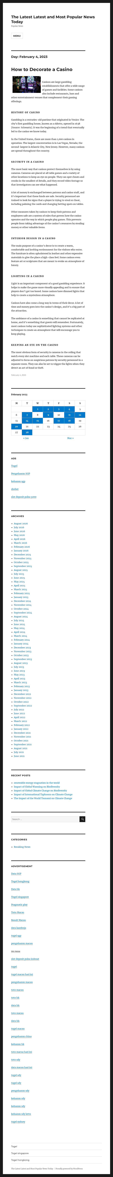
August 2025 (21, 570)
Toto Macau (17, 912)
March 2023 (20, 682)
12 (80, 414)
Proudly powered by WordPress (69, 1169)
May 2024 (19, 628)
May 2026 (19, 535)
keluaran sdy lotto (21, 1113)
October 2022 (21, 701)
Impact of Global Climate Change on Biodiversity (40, 790)
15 (38, 420)
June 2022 (19, 713)
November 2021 (22, 736)
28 (27, 432)
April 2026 (19, 539)
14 (27, 420)
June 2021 (19, 756)
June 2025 (19, 577)
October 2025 (21, 562)
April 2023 (19, 678)
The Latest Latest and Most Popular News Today (32, 1169)
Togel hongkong (20, 881)
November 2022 (22, 698)
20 (16, 426)
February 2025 (22, 593)
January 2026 (21, 550)
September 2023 (23, 659)
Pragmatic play (19, 904)
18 (69, 420)
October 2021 (21, 740)
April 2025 (19, 585)
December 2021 (22, 732)
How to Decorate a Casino (41, 69)
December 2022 (22, 694)
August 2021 (20, 748)
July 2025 (19, 574)
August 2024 (21, 616)
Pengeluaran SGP (20, 473)
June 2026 (19, 531)
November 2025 (22, 558)
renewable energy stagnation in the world (37, 782)
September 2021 (23, 744)
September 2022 (23, 705)
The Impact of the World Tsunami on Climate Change (43, 798)
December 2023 (22, 647)
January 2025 (21, 597)
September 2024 (23, 612)
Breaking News (22, 846)
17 (59, 420)
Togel (14, 465)
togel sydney (18, 1121)
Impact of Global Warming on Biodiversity (37, 786)
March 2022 (20, 721)
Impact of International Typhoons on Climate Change (43, 794)
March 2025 (20, 589)
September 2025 (23, 566)
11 (69, 414)
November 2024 (22, 605)
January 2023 (21, 690)
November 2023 (22, 651)
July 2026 (19, 527)
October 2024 (21, 608)
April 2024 (19, 632)
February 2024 (22, 639)
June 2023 (19, 670)
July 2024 (19, 620)
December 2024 (22, 601)
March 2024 (20, 636)
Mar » (70, 438)
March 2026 (20, 543)
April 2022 (19, 717)
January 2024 (21, 643)
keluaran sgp (18, 481)
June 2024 (19, 624)
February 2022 (22, 725)
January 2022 (21, 729)
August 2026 (21, 523)
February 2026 (22, 546)
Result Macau (18, 920)
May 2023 (19, 674)
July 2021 (19, 752)
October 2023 (21, 655)
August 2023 (21, 663)
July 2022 (19, 709)
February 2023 (22, 686)
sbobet (15, 489)
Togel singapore (20, 896)
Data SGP (16, 873)
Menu (17, 36)
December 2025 (22, 554)
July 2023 (19, 667)
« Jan (26, 438)
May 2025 (19, 581)
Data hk (15, 889)
